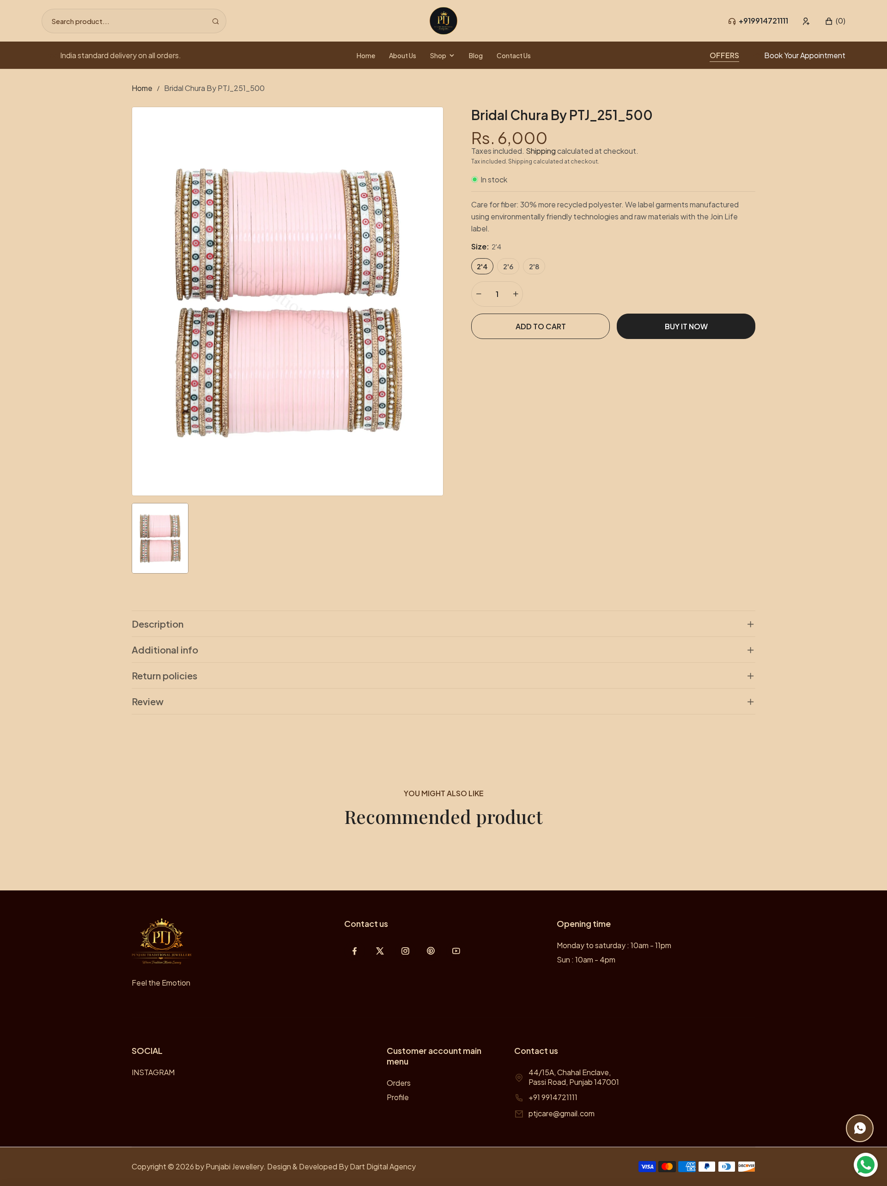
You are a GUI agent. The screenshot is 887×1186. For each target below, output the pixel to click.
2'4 (482, 266)
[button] (835, 21)
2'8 (534, 266)
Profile (398, 1097)
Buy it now (686, 326)
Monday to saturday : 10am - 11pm (614, 945)
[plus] (515, 294)
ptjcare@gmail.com (562, 1113)
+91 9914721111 (553, 1097)
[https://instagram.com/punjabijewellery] (405, 950)
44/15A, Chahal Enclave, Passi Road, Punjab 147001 (574, 1077)
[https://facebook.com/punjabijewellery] (354, 950)
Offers (724, 55)
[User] (806, 21)
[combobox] (134, 21)
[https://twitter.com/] (380, 950)
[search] (215, 21)
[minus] (479, 294)
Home (142, 88)
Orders (399, 1083)
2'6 (508, 266)
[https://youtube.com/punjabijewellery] (456, 950)
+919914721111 (763, 20)
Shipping (541, 151)
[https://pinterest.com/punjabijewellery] (430, 950)
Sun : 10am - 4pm (586, 959)
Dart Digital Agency (383, 1166)
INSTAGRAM (153, 1072)
